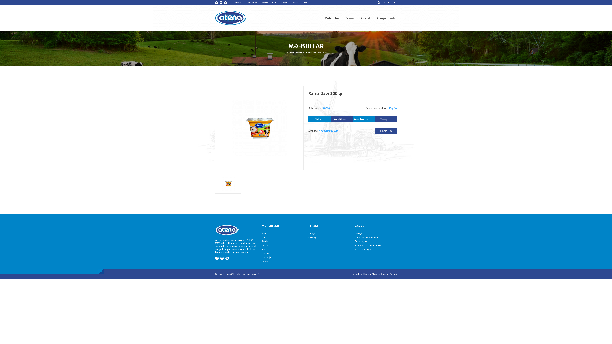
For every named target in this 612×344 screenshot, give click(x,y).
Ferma (350, 18)
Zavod (365, 18)
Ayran (265, 245)
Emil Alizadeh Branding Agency (382, 274)
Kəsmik (265, 253)
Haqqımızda (252, 3)
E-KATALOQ (237, 3)
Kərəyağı (266, 257)
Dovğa (265, 261)
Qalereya (313, 237)
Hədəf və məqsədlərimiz (367, 237)
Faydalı (283, 3)
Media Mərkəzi (269, 3)
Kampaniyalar (386, 18)
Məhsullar (331, 18)
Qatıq (264, 237)
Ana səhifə (289, 53)
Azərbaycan (389, 2)
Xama (308, 53)
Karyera (295, 3)
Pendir (265, 241)
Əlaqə (306, 3)
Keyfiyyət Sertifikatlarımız (368, 245)
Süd (264, 233)
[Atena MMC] (231, 18)
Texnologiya (361, 241)
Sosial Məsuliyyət (364, 249)
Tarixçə (311, 233)
